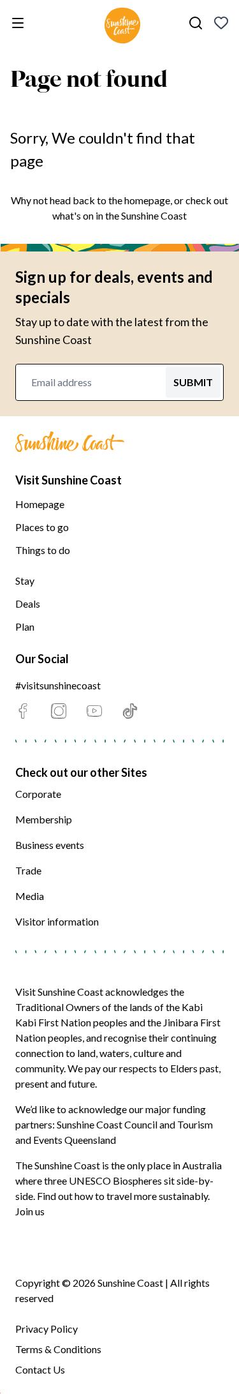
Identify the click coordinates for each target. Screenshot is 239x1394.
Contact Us (40, 1369)
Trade (28, 870)
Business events (49, 845)
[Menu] (20, 23)
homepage (147, 200)
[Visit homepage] (122, 27)
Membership (43, 819)
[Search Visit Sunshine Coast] (195, 23)
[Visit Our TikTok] (130, 711)
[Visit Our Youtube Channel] (94, 711)
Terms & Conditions (58, 1349)
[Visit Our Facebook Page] (23, 711)
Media (29, 896)
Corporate (38, 794)
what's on (73, 215)
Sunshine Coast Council (107, 1124)
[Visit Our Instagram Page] (58, 711)
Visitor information (57, 921)
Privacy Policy (46, 1329)
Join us (30, 1211)
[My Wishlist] (221, 23)
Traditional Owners (57, 1007)
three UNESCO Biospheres (103, 1180)
